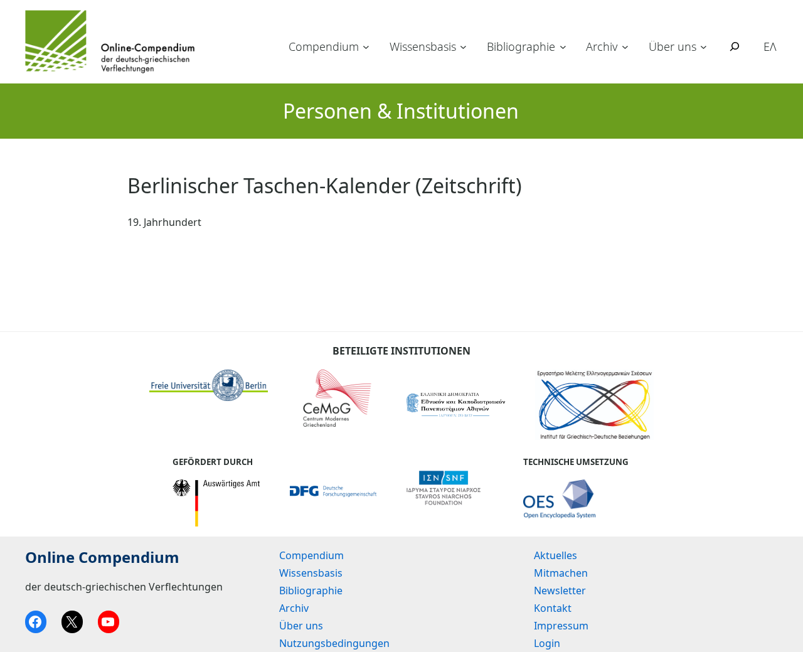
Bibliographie (521, 46)
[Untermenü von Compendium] (366, 46)
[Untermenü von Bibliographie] (563, 46)
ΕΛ (770, 46)
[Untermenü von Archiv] (625, 46)
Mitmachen (561, 573)
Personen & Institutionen (401, 110)
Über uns (672, 46)
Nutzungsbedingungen (334, 643)
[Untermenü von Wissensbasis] (463, 46)
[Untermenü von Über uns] (703, 46)
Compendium (324, 46)
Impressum (561, 626)
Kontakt (553, 608)
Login (547, 643)
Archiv (601, 46)
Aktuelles (555, 555)
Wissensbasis (423, 46)
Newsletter (560, 590)
